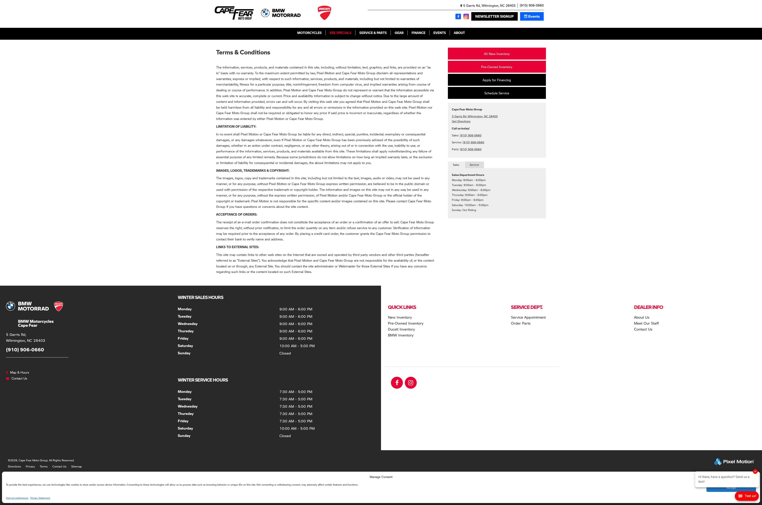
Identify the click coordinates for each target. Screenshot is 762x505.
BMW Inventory (401, 334)
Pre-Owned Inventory (496, 67)
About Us (641, 317)
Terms (44, 466)
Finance (418, 32)
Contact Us (59, 466)
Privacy (30, 466)
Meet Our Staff (646, 323)
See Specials (340, 32)
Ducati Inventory (401, 329)
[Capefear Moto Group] (30, 315)
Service (474, 165)
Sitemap (76, 466)
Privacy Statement (40, 498)
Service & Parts (373, 32)
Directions (14, 466)
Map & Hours (19, 372)
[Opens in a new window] (458, 16)
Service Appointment (528, 317)
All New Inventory (497, 53)
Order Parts (521, 323)
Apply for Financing (497, 80)
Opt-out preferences (17, 498)
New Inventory (400, 317)
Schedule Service (496, 93)
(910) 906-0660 (532, 5)
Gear (399, 32)
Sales (456, 165)
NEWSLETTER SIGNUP (494, 16)
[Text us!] (747, 497)
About (459, 32)
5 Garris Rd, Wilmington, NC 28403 (489, 5)
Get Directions (461, 121)
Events (534, 16)
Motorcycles (309, 32)
